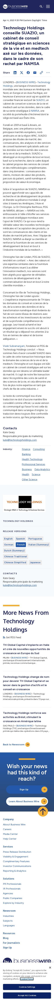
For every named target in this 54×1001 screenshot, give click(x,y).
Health (25, 474)
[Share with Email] (34, 72)
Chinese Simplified (15, 562)
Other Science (29, 479)
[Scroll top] (43, 811)
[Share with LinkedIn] (15, 72)
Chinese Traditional (15, 556)
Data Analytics (42, 469)
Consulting (39, 449)
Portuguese (35, 538)
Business (27, 469)
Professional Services (33, 464)
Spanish (20, 538)
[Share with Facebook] (28, 72)
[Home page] (15, 6)
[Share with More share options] (48, 72)
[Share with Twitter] (21, 72)
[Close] (50, 967)
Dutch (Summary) (14, 550)
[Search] (41, 6)
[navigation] (48, 7)
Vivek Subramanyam (14, 346)
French (21, 544)
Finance (26, 449)
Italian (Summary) (38, 544)
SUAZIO (40, 100)
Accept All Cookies (27, 995)
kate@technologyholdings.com (20, 440)
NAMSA (35, 110)
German (8, 544)
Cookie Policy (26, 979)
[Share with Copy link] (41, 72)
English (8, 538)
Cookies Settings (27, 987)
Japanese (35, 562)
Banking (26, 454)
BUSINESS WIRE (26, 82)
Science (36, 474)
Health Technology (32, 459)
